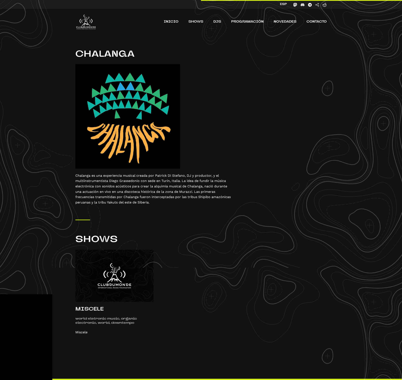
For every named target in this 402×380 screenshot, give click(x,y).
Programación (247, 21)
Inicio (171, 21)
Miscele (89, 309)
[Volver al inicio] (86, 22)
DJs (217, 21)
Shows (195, 21)
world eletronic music (97, 318)
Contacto (317, 21)
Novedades (285, 21)
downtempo (122, 323)
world (104, 323)
